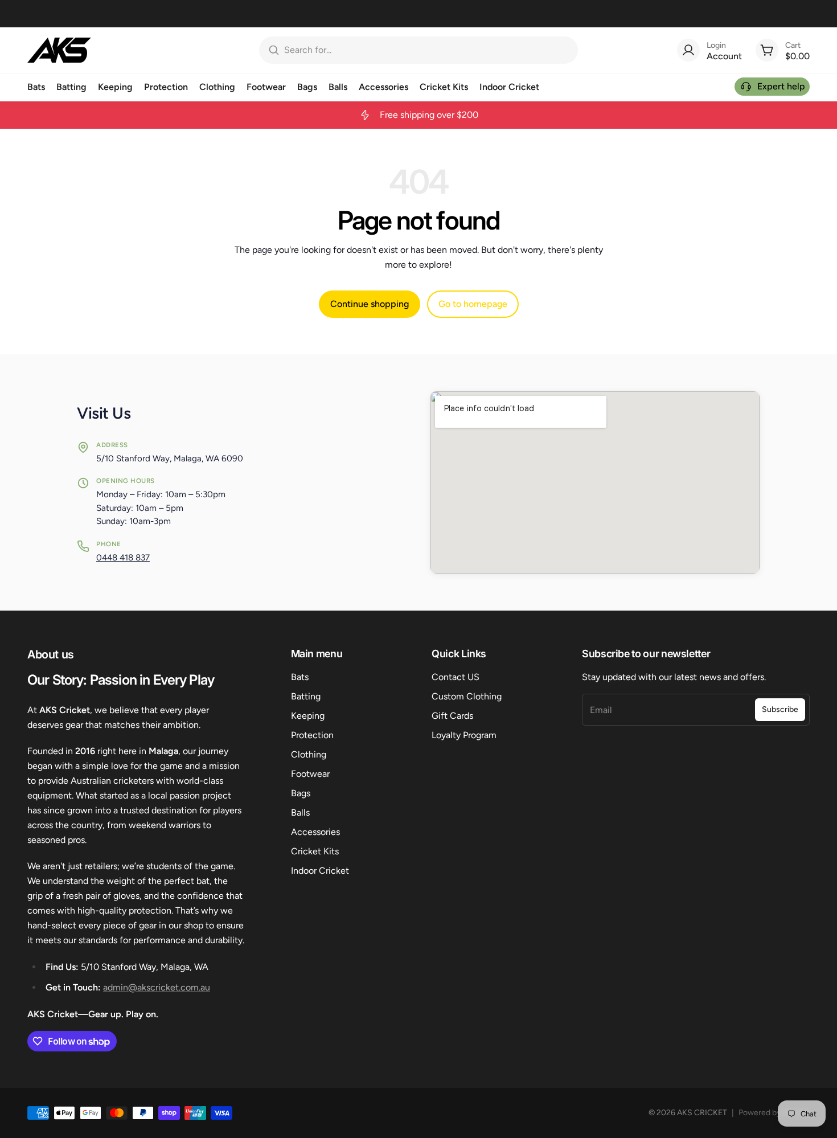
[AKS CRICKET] (59, 50)
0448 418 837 (123, 557)
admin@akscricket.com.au (156, 987)
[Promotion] (418, 115)
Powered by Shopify (774, 1112)
